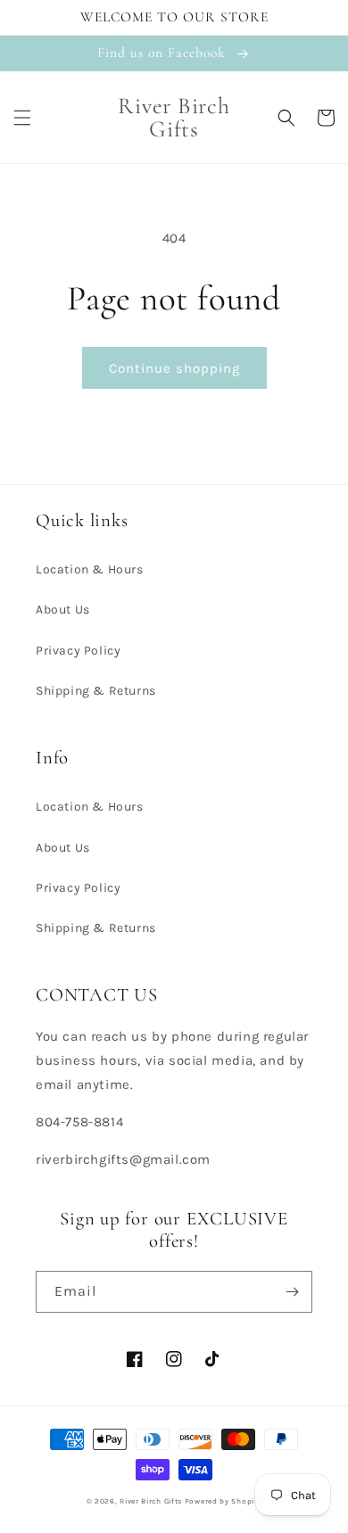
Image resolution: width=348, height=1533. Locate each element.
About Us (63, 609)
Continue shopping (174, 368)
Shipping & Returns (96, 690)
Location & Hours (90, 569)
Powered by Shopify (223, 1500)
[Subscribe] (291, 1292)
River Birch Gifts (151, 1500)
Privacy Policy (78, 650)
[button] (22, 117)
